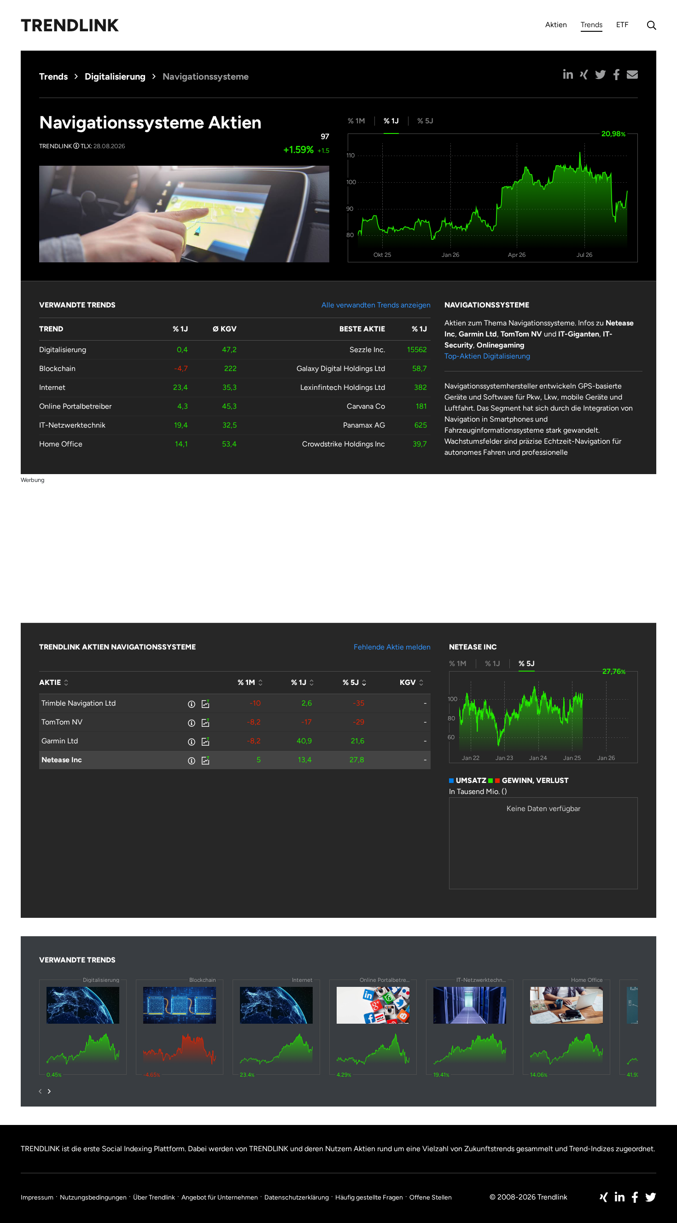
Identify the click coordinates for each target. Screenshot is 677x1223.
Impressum (37, 1197)
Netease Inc (61, 759)
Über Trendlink (154, 1197)
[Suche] (649, 25)
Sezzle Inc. (367, 349)
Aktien (556, 24)
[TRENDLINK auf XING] (604, 1197)
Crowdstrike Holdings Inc (343, 444)
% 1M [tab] (356, 120)
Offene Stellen (430, 1197)
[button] (568, 74)
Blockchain (57, 368)
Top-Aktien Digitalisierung (487, 356)
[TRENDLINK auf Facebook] (634, 1197)
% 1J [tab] (391, 120)
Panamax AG (364, 425)
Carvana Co (366, 406)
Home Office (60, 444)
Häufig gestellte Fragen (369, 1197)
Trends (591, 26)
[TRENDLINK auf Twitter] (650, 1197)
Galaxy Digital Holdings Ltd (341, 368)
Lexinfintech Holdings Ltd (342, 387)
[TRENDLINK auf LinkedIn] (619, 1197)
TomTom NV (61, 722)
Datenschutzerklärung (296, 1197)
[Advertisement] (338, 549)
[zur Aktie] (204, 703)
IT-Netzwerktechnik (72, 425)
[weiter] (49, 1091)
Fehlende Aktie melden (392, 647)
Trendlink (70, 25)
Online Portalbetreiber (75, 406)
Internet (52, 387)
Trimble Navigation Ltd (78, 703)
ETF (622, 24)
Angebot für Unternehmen (219, 1197)
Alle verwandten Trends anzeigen (376, 305)
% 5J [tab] (425, 120)
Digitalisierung (115, 76)
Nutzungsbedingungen (93, 1197)
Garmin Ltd (59, 740)
